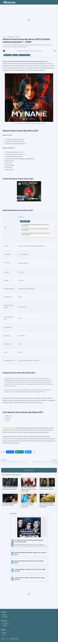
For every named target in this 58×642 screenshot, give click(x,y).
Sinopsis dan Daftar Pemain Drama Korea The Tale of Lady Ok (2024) (36, 233)
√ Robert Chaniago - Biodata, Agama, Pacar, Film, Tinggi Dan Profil (29, 570)
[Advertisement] (29, 21)
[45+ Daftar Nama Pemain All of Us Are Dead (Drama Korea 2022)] (47, 498)
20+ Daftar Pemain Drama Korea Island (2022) (10, 504)
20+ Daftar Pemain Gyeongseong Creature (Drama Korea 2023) (35, 225)
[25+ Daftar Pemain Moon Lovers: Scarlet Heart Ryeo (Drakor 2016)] (28, 482)
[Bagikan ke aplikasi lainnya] (34, 451)
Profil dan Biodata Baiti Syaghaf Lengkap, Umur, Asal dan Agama (30, 553)
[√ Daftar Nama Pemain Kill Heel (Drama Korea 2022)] (10, 482)
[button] (52, 2)
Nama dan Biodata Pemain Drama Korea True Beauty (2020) (29, 561)
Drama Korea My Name (9, 428)
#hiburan (15, 55)
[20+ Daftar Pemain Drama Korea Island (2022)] (10, 498)
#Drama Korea (7, 55)
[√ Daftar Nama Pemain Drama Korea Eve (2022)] (47, 482)
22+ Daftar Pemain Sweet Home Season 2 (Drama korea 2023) (35, 229)
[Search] (55, 2)
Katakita (7, 638)
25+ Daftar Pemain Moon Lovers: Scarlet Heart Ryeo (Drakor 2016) (28, 489)
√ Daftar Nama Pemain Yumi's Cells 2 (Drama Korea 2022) (27, 504)
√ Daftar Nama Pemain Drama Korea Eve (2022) (46, 488)
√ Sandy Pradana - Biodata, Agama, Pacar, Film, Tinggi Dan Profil (29, 578)
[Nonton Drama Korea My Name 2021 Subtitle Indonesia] (29, 97)
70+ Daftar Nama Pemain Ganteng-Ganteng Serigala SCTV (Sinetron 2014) (28, 541)
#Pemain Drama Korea (24, 55)
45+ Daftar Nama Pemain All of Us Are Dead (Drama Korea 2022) (47, 504)
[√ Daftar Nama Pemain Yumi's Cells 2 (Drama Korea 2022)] (28, 498)
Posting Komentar (29, 470)
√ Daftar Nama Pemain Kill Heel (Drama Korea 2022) (10, 488)
